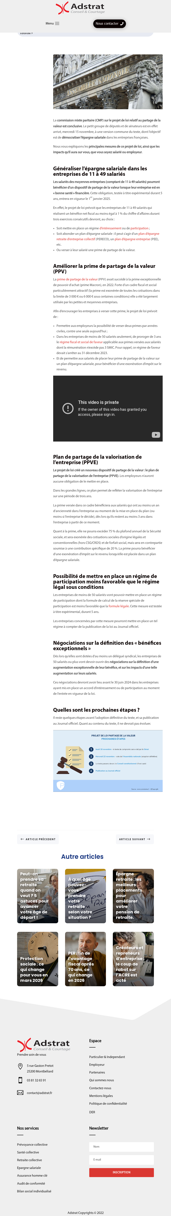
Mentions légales (101, 1096)
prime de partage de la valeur (77, 279)
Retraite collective (29, 1160)
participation (140, 228)
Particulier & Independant (107, 1057)
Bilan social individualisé (34, 1191)
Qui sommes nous (101, 1080)
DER (92, 1112)
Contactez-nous (100, 1088)
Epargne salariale (29, 1168)
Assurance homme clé (32, 1175)
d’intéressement (110, 228)
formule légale (119, 606)
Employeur (96, 1065)
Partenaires (97, 1072)
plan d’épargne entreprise (132, 239)
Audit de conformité (31, 1183)
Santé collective (28, 1152)
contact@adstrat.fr (39, 1093)
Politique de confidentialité (108, 1104)
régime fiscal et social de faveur (81, 342)
